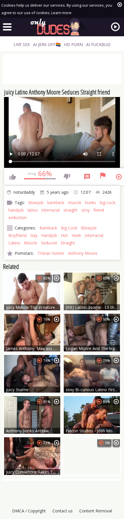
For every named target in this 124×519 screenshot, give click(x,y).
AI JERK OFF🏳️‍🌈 (47, 44)
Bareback (48, 228)
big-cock (107, 202)
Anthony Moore (82, 253)
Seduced (49, 243)
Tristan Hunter (50, 253)
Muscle (30, 243)
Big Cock (69, 228)
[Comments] (87, 176)
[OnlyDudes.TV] (62, 27)
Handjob (49, 235)
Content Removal (95, 511)
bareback (55, 202)
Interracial (94, 235)
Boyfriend (17, 235)
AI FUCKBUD (98, 44)
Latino (14, 243)
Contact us (62, 511)
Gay (33, 235)
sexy (85, 210)
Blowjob (89, 228)
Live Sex (22, 44)
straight (70, 210)
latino (32, 210)
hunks (90, 202)
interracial (51, 210)
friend (98, 210)
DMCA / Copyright (29, 511)
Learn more (61, 12)
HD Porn (73, 44)
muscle (74, 202)
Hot (64, 235)
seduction (17, 217)
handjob (16, 210)
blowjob (36, 202)
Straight (68, 243)
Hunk (76, 235)
